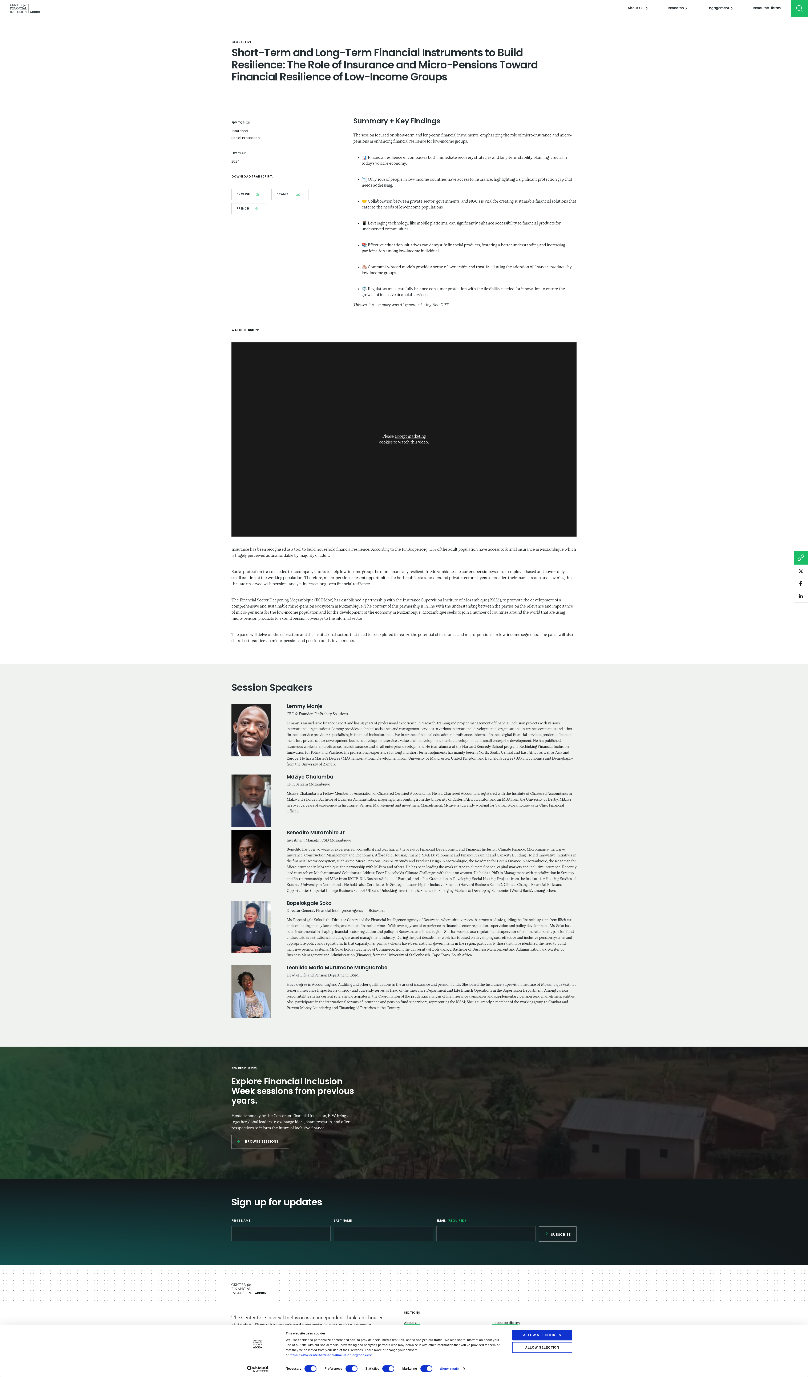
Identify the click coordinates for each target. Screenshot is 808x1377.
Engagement (718, 8)
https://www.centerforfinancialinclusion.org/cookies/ (331, 1355)
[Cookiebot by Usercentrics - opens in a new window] (257, 1369)
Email (451, 1220)
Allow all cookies (542, 1335)
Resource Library (767, 8)
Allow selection (542, 1347)
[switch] (351, 1368)
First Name (240, 1220)
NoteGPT (440, 305)
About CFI (636, 8)
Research (676, 8)
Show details (449, 1368)
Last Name (343, 1220)
